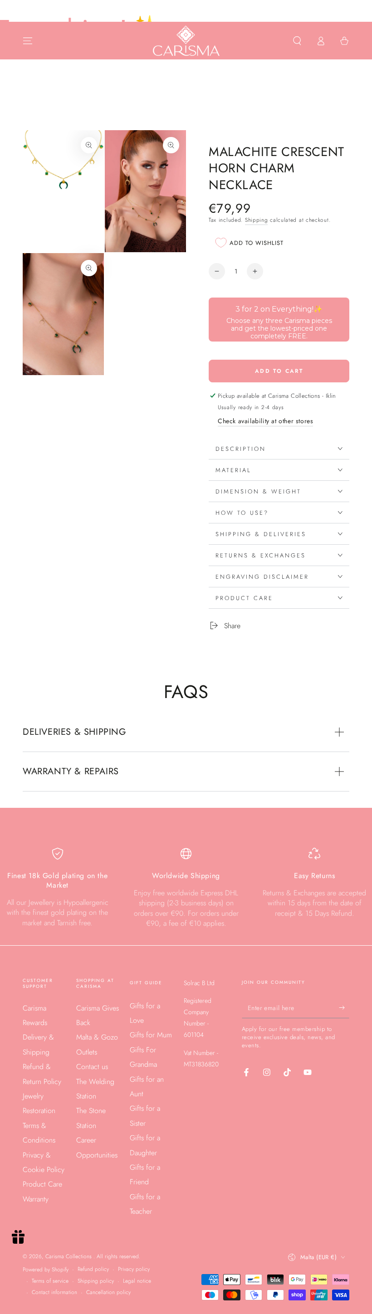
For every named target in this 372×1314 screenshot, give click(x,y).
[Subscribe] (344, 1008)
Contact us (92, 1066)
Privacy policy (134, 1269)
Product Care (42, 1184)
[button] (297, 41)
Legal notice (137, 1281)
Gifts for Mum (151, 1035)
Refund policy (93, 1269)
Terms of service (50, 1281)
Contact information (54, 1292)
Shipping (256, 220)
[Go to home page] (186, 40)
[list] (186, 888)
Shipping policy (96, 1281)
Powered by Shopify (46, 1270)
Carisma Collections (69, 1256)
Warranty (36, 1199)
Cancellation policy (108, 1292)
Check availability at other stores (265, 420)
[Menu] (27, 41)
